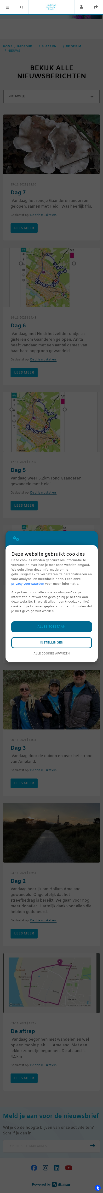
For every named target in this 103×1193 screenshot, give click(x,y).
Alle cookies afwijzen (52, 654)
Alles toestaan (51, 627)
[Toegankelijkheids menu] (98, 1188)
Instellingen (51, 643)
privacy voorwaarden (27, 584)
